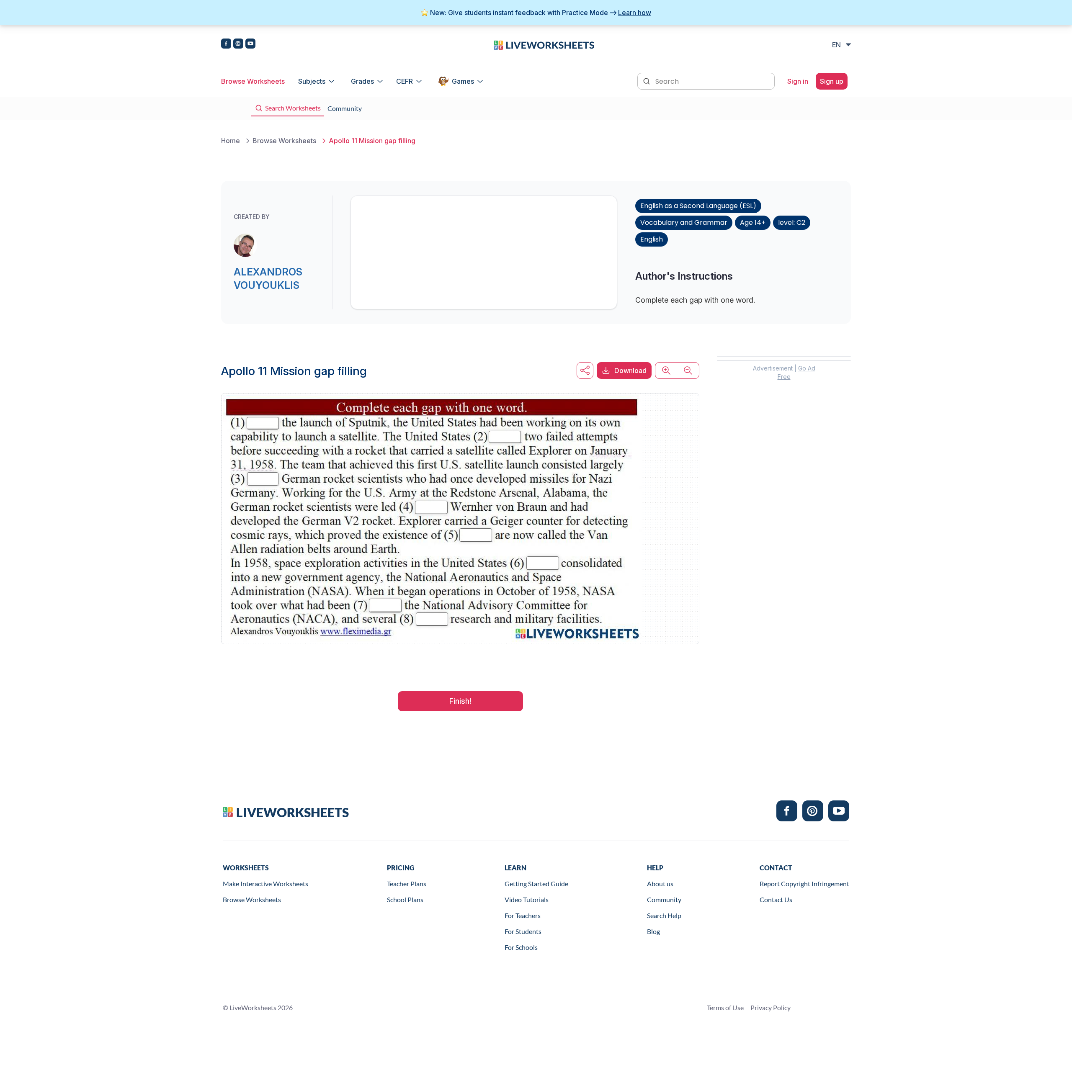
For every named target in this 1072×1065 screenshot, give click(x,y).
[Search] (647, 80)
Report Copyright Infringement (804, 884)
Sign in (797, 81)
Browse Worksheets (253, 81)
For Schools (521, 947)
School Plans (405, 899)
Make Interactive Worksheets (265, 884)
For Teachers (523, 915)
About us (660, 884)
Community (664, 899)
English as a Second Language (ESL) (698, 206)
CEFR (404, 81)
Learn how (634, 12)
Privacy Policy (770, 1007)
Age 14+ (752, 222)
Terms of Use (725, 1007)
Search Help (664, 915)
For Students (523, 931)
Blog (653, 931)
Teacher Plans (406, 884)
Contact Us (776, 899)
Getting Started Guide (536, 884)
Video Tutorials (527, 899)
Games (463, 81)
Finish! (460, 701)
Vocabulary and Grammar (683, 222)
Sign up (831, 81)
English (651, 239)
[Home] (544, 44)
